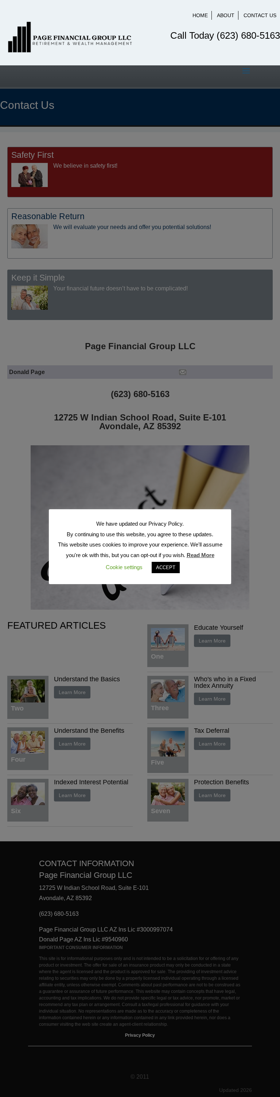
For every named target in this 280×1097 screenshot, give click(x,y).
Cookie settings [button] (124, 567)
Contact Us (260, 15)
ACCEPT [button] (165, 567)
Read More (200, 555)
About (225, 15)
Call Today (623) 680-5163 (225, 35)
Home (200, 15)
